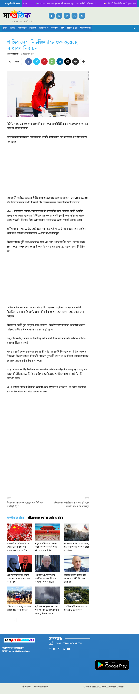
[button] (134, 28)
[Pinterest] (67, 16)
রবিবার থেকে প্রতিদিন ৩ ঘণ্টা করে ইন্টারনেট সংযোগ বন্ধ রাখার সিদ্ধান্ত (71, 504)
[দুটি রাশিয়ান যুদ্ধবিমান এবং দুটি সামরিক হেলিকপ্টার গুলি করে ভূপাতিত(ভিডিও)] (47, 595)
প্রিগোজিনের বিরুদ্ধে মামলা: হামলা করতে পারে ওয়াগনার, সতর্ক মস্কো (18, 578)
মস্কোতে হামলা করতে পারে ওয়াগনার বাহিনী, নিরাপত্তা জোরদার (75, 578)
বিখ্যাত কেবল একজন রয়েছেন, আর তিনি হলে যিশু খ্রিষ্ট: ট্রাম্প (25, 504)
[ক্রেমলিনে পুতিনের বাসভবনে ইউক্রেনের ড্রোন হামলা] (76, 595)
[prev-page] (9, 620)
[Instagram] (59, 16)
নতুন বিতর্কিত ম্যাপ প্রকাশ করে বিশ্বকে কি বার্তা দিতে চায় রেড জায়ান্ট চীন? (46, 547)
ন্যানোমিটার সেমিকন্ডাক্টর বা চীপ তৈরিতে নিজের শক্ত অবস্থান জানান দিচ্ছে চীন (18, 547)
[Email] (67, 61)
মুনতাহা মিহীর (14, 53)
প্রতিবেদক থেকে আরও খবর (45, 518)
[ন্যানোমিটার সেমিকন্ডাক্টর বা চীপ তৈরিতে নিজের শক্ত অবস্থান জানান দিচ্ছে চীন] (19, 532)
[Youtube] (82, 16)
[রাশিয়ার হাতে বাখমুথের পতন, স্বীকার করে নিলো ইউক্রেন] (19, 595)
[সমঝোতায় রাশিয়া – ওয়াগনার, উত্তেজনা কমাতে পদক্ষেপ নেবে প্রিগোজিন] (76, 532)
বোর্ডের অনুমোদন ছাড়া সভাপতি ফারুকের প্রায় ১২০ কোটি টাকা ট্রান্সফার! (60, 3)
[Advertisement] (48, 172)
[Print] (75, 61)
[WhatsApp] (52, 61)
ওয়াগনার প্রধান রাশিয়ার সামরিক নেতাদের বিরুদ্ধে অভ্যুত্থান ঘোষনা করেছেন (45, 578)
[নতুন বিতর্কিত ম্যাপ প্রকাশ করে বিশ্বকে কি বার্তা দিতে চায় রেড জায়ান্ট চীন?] (47, 532)
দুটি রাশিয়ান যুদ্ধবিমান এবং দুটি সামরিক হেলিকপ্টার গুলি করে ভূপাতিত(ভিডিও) (47, 610)
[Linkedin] (59, 61)
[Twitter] (74, 16)
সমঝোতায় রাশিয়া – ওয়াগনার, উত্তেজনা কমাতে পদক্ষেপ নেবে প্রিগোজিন (76, 547)
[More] (83, 61)
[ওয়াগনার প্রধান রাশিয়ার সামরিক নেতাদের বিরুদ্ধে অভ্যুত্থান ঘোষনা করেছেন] (47, 563)
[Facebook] (52, 16)
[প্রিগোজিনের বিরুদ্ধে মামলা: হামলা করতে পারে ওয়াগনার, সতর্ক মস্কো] (19, 563)
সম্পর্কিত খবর (16, 518)
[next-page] (14, 620)
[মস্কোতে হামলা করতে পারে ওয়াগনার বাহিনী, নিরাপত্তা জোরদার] (76, 563)
